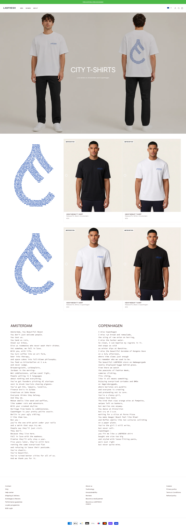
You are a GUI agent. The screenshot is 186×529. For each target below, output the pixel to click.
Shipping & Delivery (12, 495)
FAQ (6, 489)
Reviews (89, 495)
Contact (8, 486)
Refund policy (171, 495)
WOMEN (28, 8)
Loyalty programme (12, 505)
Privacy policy (171, 489)
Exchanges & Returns (12, 499)
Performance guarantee (13, 502)
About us (89, 486)
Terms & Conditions (173, 492)
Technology (90, 489)
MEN (21, 8)
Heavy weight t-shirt (74, 214)
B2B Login (9, 508)
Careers (169, 486)
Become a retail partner (94, 499)
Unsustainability (91, 492)
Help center (9, 492)
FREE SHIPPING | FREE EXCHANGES (93, 2)
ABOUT (35, 8)
